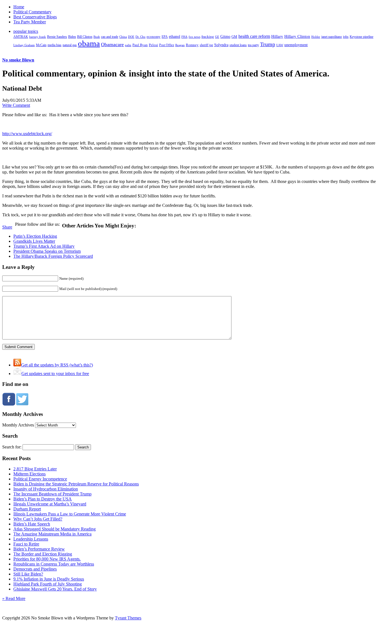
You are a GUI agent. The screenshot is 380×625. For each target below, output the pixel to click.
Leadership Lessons (30, 539)
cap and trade (109, 37)
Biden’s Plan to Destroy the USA (42, 499)
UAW (279, 45)
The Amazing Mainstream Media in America (52, 534)
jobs (346, 37)
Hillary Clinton (297, 36)
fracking (207, 36)
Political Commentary (32, 11)
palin (128, 45)
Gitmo (225, 36)
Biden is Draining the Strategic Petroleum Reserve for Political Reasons (76, 484)
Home (18, 6)
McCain (41, 45)
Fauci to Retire (26, 544)
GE (217, 36)
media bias (54, 45)
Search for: (11, 447)
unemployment (296, 45)
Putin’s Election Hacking (35, 236)
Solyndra (221, 45)
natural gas (70, 45)
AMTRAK (20, 37)
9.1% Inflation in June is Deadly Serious (48, 579)
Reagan (180, 45)
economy (154, 37)
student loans (238, 45)
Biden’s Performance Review (39, 549)
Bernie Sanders (57, 37)
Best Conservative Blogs (35, 16)
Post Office (166, 45)
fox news (194, 36)
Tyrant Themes (128, 618)
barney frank (37, 36)
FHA (184, 36)
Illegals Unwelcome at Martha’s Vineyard (49, 504)
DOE (131, 36)
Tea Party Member (29, 21)
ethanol (174, 36)
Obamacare (112, 44)
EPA (165, 37)
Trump (267, 44)
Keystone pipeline (361, 37)
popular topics (25, 31)
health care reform (254, 36)
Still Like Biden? (28, 574)
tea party (253, 45)
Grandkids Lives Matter (34, 241)
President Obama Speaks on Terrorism (47, 251)
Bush (96, 36)
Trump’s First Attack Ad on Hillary (44, 246)
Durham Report (27, 509)
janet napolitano (331, 37)
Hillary (277, 36)
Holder (315, 36)
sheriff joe (206, 45)
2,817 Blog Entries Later (35, 469)
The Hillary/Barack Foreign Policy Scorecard (53, 256)
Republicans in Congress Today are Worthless (53, 564)
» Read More (13, 598)
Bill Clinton (84, 37)
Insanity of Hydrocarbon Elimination (45, 489)
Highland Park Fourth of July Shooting (47, 584)
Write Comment (16, 105)
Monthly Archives (18, 425)
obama (89, 43)
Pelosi (153, 45)
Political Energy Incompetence (40, 479)
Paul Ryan (140, 45)
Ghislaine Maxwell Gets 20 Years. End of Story (55, 589)
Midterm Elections (29, 474)
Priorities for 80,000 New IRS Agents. (47, 559)
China (123, 36)
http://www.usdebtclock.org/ (27, 133)
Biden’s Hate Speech (31, 524)
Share (7, 227)
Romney (192, 45)
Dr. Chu (140, 36)
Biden (72, 37)
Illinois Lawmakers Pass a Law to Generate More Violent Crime (69, 514)
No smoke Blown (18, 60)
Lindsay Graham (24, 45)
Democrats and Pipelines (35, 569)
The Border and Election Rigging (42, 554)
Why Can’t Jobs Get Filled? (37, 519)
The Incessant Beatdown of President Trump (52, 494)
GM (234, 36)
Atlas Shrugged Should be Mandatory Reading (54, 529)
